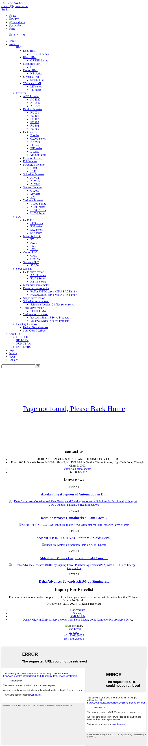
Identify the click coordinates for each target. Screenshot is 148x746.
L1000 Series (37, 213)
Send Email (74, 628)
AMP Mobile (77, 616)
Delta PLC (29, 219)
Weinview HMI (32, 83)
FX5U (34, 249)
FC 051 (34, 112)
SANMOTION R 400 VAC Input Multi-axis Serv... (74, 538)
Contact (13, 359)
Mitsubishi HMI (32, 63)
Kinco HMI (29, 57)
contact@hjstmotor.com (77, 468)
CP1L (33, 255)
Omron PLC (30, 252)
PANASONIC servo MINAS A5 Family (53, 291)
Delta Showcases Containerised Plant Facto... (74, 518)
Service (13, 353)
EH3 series (36, 223)
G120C (34, 190)
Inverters (21, 93)
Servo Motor (59, 619)
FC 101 (34, 115)
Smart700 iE (37, 80)
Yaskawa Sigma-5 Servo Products (49, 317)
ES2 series (36, 226)
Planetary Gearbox (26, 324)
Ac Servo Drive (123, 619)
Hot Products (77, 609)
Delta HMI (29, 50)
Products (14, 44)
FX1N (34, 239)
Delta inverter (31, 132)
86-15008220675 (74, 635)
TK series (35, 89)
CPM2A (35, 258)
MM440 (35, 193)
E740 (33, 171)
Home (12, 40)
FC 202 (34, 122)
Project (13, 350)
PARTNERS (23, 346)
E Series (35, 141)
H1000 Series (38, 210)
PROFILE (22, 337)
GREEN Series (39, 60)
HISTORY (22, 340)
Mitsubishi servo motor (36, 285)
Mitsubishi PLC (32, 236)
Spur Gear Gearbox (34, 330)
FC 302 (34, 125)
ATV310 (35, 180)
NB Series (36, 73)
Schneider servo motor (36, 301)
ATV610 (35, 184)
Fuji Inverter (30, 161)
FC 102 (34, 119)
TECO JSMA (38, 311)
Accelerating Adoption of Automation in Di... (74, 494)
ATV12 (34, 177)
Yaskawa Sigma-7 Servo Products (49, 320)
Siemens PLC (31, 262)
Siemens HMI (31, 76)
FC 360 (34, 128)
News (12, 356)
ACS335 (35, 99)
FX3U (34, 245)
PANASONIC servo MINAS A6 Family (53, 294)
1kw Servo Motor (78, 619)
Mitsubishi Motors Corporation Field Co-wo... (74, 558)
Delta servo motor (33, 271)
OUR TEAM (23, 343)
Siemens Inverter (32, 187)
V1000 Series (38, 203)
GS (32, 67)
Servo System (24, 268)
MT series (36, 86)
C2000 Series (38, 138)
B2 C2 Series (37, 278)
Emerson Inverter (33, 158)
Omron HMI (30, 70)
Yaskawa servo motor (35, 314)
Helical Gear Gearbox (35, 327)
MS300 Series (38, 154)
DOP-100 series (39, 53)
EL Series (35, 145)
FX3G (34, 242)
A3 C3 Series (38, 281)
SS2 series (36, 232)
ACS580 (35, 106)
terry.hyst (74, 632)
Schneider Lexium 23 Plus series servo (52, 304)
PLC (18, 216)
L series (34, 151)
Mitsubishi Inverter (34, 164)
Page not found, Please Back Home (74, 409)
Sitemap (77, 613)
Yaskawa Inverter (33, 200)
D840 (33, 167)
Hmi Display (43, 619)
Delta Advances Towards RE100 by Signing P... (74, 581)
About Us (14, 333)
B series (34, 135)
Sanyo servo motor (34, 298)
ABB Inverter (31, 96)
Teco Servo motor (33, 307)
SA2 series (36, 229)
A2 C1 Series (38, 275)
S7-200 (34, 265)
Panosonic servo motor (36, 288)
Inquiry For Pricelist (74, 600)
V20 (32, 197)
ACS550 (35, 102)
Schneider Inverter (33, 174)
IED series (36, 148)
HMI (18, 47)
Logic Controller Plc (101, 619)
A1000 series (37, 206)
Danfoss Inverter (32, 109)
